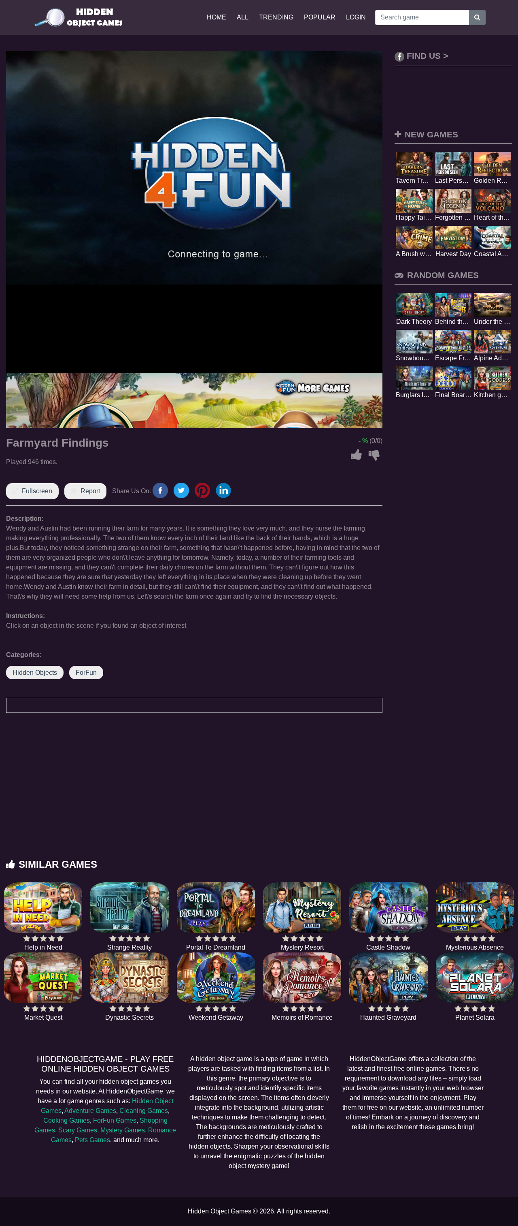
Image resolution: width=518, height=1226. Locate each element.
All (242, 17)
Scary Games (77, 1130)
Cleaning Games (143, 1110)
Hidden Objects (35, 672)
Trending (276, 17)
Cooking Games (66, 1120)
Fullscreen (37, 491)
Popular (319, 17)
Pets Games (92, 1139)
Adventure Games (90, 1110)
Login (356, 17)
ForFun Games (114, 1120)
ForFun (86, 672)
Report (90, 491)
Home (216, 17)
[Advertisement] (259, 794)
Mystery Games (122, 1130)
